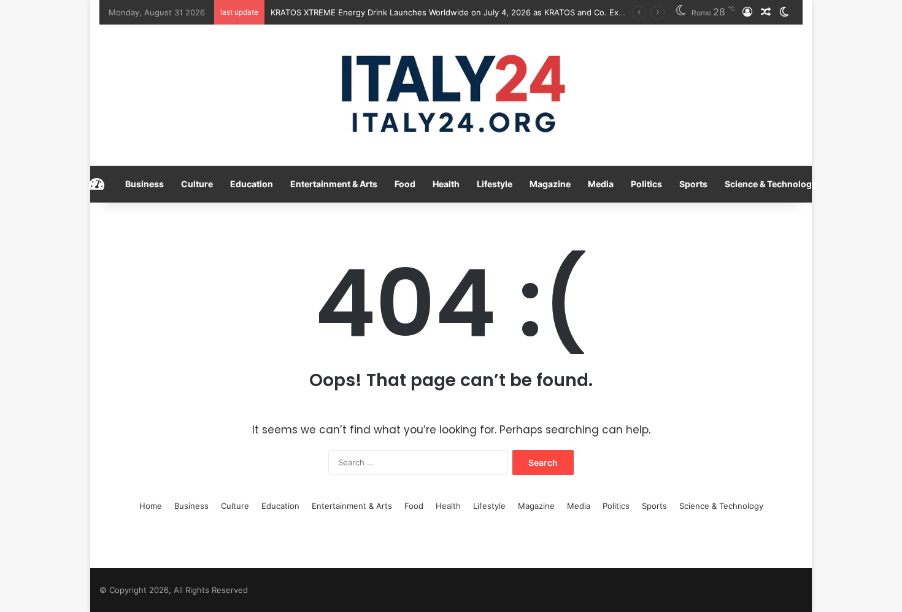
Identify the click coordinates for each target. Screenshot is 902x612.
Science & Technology (771, 184)
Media (601, 184)
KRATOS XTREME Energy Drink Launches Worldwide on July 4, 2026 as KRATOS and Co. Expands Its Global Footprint (494, 12)
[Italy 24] (451, 95)
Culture (197, 184)
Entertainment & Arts (333, 184)
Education (251, 184)
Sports (693, 184)
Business (144, 184)
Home (150, 506)
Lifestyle (494, 184)
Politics (646, 184)
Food (405, 184)
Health (446, 184)
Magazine (550, 184)
